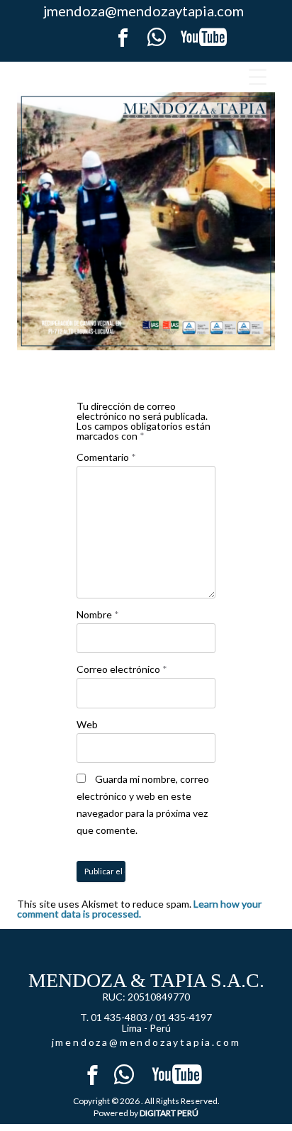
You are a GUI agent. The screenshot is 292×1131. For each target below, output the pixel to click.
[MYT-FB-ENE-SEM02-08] (146, 221)
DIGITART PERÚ (169, 1113)
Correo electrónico (122, 669)
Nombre (98, 614)
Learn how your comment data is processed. (139, 909)
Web (87, 724)
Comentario (106, 457)
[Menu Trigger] (257, 76)
